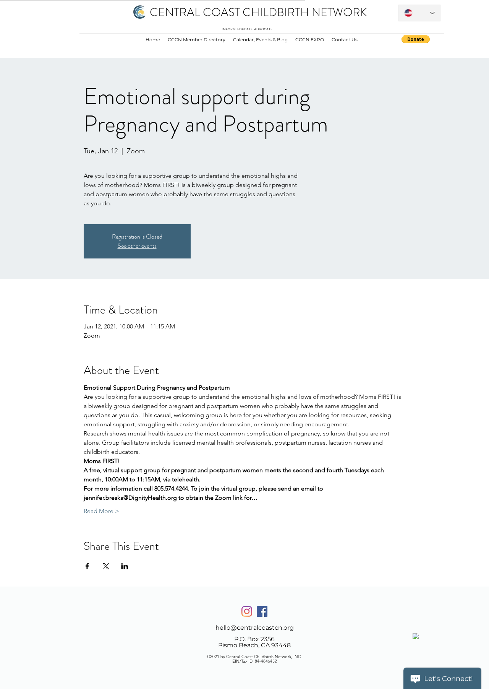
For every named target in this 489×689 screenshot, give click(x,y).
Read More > (101, 511)
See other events (137, 245)
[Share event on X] (106, 566)
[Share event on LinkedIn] (124, 566)
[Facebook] (262, 611)
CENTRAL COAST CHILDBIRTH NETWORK (258, 12)
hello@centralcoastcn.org (254, 627)
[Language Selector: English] (419, 13)
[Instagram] (246, 611)
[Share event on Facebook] (87, 566)
